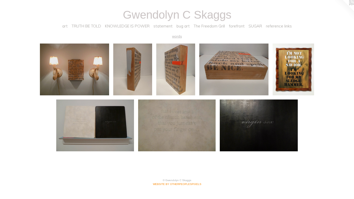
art (65, 26)
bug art (183, 26)
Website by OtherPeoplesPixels (177, 184)
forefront (237, 26)
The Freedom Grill (209, 26)
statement (163, 26)
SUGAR (255, 26)
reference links (279, 26)
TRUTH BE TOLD (86, 26)
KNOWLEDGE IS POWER (127, 26)
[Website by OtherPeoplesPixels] (343, 10)
